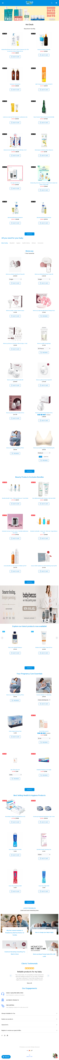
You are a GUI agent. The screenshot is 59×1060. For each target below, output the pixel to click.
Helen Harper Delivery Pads (15, 731)
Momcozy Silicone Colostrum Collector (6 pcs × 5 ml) (15, 343)
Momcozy (29, 251)
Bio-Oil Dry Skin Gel (15, 770)
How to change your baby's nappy (44, 933)
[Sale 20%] (15, 74)
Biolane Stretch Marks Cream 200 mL (43, 647)
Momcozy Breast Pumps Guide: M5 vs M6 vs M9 (44, 955)
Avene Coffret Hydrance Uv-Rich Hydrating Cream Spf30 (44, 566)
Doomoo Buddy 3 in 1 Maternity (44, 695)
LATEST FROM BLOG (29, 908)
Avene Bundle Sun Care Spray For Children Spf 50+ (15, 566)
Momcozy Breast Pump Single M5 (44, 380)
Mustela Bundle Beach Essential (44, 217)
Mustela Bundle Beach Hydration (15, 217)
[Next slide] (55, 13)
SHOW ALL (29, 234)
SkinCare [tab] (34, 243)
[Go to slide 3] (30, 19)
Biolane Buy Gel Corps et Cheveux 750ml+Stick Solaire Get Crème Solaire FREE (43, 184)
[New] (15, 638)
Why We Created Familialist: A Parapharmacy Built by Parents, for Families (14, 933)
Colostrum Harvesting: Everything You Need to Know (14, 953)
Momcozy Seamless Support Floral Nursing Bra (43, 448)
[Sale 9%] (15, 760)
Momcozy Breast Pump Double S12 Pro (15, 413)
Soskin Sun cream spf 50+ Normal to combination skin (15, 117)
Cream (40, 456)
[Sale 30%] (15, 107)
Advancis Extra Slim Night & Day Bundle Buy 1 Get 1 (15, 150)
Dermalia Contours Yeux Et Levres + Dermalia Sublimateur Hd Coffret (15, 532)
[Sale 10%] (44, 140)
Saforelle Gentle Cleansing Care (44, 849)
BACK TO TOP (29, 1056)
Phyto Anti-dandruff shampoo (15, 647)
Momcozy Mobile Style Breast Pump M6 (15, 274)
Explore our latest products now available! (29, 626)
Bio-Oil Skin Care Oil (43, 731)
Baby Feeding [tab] (4, 243)
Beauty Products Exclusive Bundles (29, 477)
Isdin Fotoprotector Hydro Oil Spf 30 (43, 84)
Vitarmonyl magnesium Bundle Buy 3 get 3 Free (44, 816)
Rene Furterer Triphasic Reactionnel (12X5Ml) (44, 117)
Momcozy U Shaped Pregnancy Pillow (15, 448)
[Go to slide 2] (28, 19)
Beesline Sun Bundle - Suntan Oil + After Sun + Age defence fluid (43, 532)
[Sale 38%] (44, 173)
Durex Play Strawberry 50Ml (15, 886)
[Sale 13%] (44, 208)
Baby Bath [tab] (12, 243)
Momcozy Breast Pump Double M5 (15, 380)
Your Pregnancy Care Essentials (29, 674)
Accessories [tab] (40, 243)
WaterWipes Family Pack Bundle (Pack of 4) (15, 816)
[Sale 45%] (44, 807)
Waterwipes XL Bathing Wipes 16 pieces (44, 150)
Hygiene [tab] (18, 243)
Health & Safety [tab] (26, 243)
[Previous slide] (3, 13)
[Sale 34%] (15, 40)
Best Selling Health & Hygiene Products (30, 795)
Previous (2, 637)
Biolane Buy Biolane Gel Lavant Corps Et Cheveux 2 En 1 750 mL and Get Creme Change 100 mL (15, 50)
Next (56, 637)
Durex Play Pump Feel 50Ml (15, 849)
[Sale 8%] (44, 521)
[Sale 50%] (15, 140)
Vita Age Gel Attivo (15, 183)
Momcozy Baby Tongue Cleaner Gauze (15, 310)
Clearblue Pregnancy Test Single (44, 770)
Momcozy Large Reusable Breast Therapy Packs (44, 310)
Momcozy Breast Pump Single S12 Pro (44, 413)
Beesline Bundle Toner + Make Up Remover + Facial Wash (15, 498)
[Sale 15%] (44, 40)
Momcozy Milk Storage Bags (44, 343)
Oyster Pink (46, 456)
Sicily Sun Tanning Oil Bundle (43, 49)
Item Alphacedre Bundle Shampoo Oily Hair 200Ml (43, 498)
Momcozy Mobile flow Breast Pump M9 (44, 274)
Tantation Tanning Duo (15, 84)
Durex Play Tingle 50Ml (44, 886)
